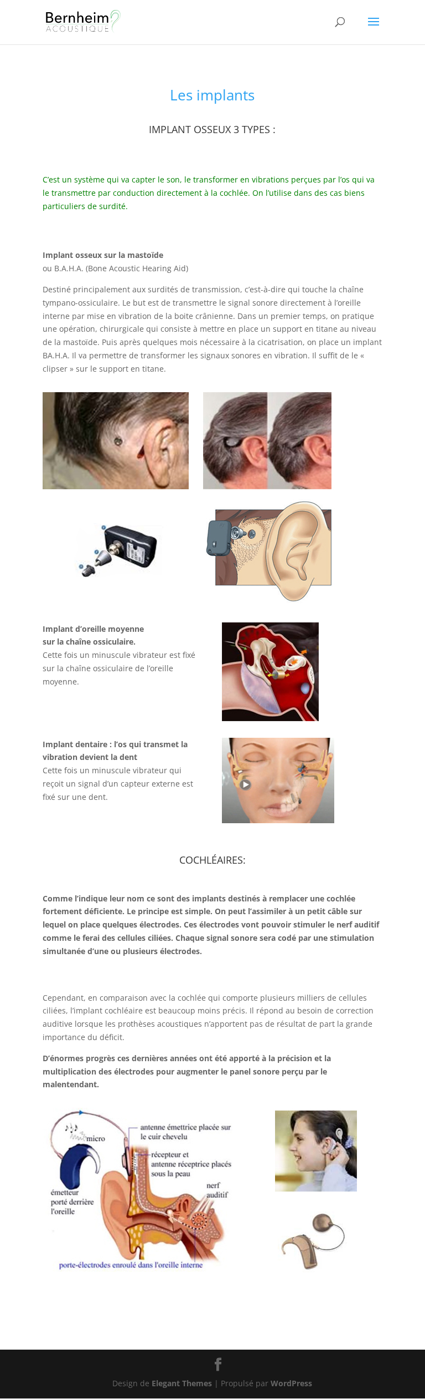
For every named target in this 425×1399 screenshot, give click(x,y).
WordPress (291, 1383)
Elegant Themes (182, 1383)
